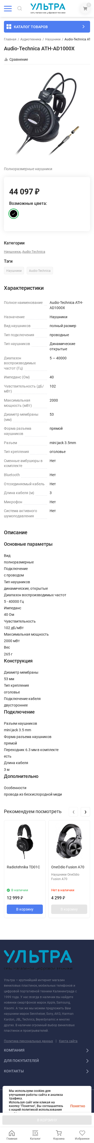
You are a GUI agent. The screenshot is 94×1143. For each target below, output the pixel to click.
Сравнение (18, 59)
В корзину (24, 909)
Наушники (53, 39)
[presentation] (73, 811)
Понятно (77, 1106)
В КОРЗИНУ (47, 1120)
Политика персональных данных (28, 1041)
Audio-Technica (33, 252)
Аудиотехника (30, 39)
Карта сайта (68, 1041)
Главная (10, 39)
